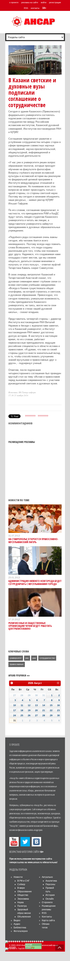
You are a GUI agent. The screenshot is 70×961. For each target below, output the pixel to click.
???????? (30, 416)
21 (43, 710)
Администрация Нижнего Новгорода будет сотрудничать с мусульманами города (35, 582)
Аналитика (51, 880)
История (50, 895)
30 (58, 715)
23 (58, 710)
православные (17, 664)
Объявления (24, 916)
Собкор (21, 884)
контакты (35, 8)
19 (29, 710)
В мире (21, 888)
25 (22, 715)
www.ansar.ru (35, 862)
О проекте (47, 902)
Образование (24, 891)
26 (29, 715)
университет (16, 658)
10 (14, 705)
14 (43, 705)
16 (58, 705)
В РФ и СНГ (23, 880)
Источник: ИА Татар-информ (22, 392)
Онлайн (50, 899)
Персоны (50, 884)
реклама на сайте (29, 2)
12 (29, 705)
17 (14, 710)
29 (51, 715)
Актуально (47, 877)
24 (14, 715)
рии (34, 658)
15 (51, 705)
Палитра (22, 906)
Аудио (17, 924)
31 (14, 720)
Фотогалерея (21, 931)
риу (27, 658)
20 (36, 710)
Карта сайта (48, 920)
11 (22, 705)
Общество (22, 895)
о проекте (13, 2)
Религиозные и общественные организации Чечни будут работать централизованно (30, 626)
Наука (20, 902)
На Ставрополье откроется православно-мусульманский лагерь (33, 540)
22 (51, 710)
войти (43, 2)
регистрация (55, 2)
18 (22, 710)
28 (43, 715)
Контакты (47, 916)
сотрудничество (47, 658)
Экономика (23, 899)
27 (36, 715)
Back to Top (59, 947)
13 (36, 705)
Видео (17, 920)
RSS (26, 8)
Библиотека (20, 927)
